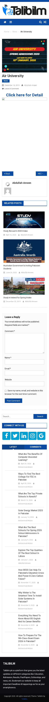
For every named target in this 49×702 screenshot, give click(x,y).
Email (8, 369)
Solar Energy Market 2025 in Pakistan (30, 512)
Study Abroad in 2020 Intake (15, 231)
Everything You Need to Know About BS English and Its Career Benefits (29, 618)
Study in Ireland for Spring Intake (17, 298)
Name (8, 358)
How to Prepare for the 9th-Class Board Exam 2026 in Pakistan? (29, 638)
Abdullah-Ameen (30, 85)
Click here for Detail (24, 95)
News (6, 81)
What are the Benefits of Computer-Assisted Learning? (30, 457)
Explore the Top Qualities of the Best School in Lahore (30, 553)
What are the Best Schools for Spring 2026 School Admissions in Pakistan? (30, 532)
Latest (13, 447)
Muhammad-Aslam (25, 467)
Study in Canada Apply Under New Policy (9, 174)
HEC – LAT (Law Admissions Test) (42, 174)
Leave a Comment (11, 89)
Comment (10, 331)
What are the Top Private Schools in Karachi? (30, 495)
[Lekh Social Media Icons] (6, 436)
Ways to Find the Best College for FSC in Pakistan (29, 477)
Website (8, 380)
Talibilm (24, 699)
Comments (35, 447)
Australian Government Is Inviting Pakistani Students (21, 267)
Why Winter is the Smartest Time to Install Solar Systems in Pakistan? (30, 597)
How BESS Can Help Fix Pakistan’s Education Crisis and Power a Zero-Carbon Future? (31, 574)
